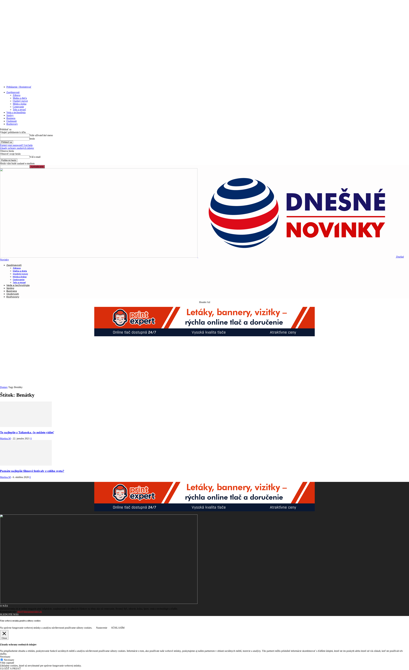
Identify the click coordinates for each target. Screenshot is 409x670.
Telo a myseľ (19, 109)
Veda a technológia (16, 112)
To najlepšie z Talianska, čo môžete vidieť (27, 432)
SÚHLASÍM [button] (117, 627)
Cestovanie (18, 106)
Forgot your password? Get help (16, 145)
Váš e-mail (35, 157)
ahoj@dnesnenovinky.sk (29, 611)
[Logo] (99, 256)
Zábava (16, 95)
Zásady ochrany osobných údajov (17, 148)
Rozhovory (12, 124)
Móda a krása (19, 103)
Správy (10, 115)
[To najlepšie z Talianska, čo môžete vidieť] (26, 426)
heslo (32, 138)
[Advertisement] (204, 361)
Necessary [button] (5, 656)
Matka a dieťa (20, 98)
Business (10, 118)
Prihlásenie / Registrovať (18, 87)
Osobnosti (11, 121)
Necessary (9, 659)
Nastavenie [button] (101, 627)
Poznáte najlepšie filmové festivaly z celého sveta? (32, 471)
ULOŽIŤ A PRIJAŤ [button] (10, 668)
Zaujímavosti (12, 92)
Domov (4, 387)
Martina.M (5, 438)
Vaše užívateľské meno (41, 135)
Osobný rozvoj (20, 101)
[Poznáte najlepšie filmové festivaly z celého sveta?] (26, 464)
